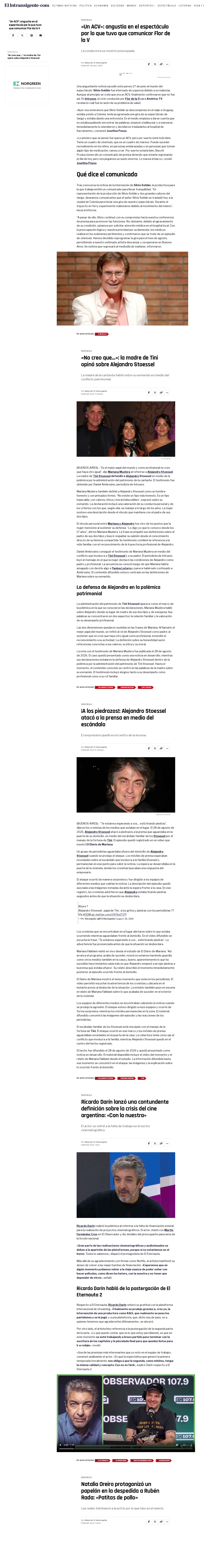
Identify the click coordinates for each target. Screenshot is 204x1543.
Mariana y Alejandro (121, 523)
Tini (142, 1095)
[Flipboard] (31, 35)
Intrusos (90, 98)
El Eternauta (103, 1477)
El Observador (121, 1477)
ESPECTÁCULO (167, 5)
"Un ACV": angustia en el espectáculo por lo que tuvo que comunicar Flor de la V (25, 25)
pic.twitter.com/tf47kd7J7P (143, 927)
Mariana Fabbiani (127, 1095)
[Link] (161, 392)
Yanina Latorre (122, 568)
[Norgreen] (27, 85)
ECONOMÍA (101, 5)
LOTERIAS (185, 5)
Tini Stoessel (102, 476)
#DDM (135, 922)
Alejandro (132, 476)
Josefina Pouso (86, 163)
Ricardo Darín (86, 1242)
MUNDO (132, 5)
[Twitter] (22, 35)
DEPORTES (146, 5)
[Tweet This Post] (155, 392)
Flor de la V (132, 98)
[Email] (41, 35)
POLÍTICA (85, 5)
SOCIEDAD (117, 5)
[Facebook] (13, 35)
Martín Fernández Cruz (143, 1477)
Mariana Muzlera (119, 471)
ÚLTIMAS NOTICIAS (64, 5)
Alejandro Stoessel (160, 471)
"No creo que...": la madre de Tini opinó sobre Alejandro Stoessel (23, 57)
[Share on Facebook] (149, 392)
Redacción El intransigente (96, 62)
